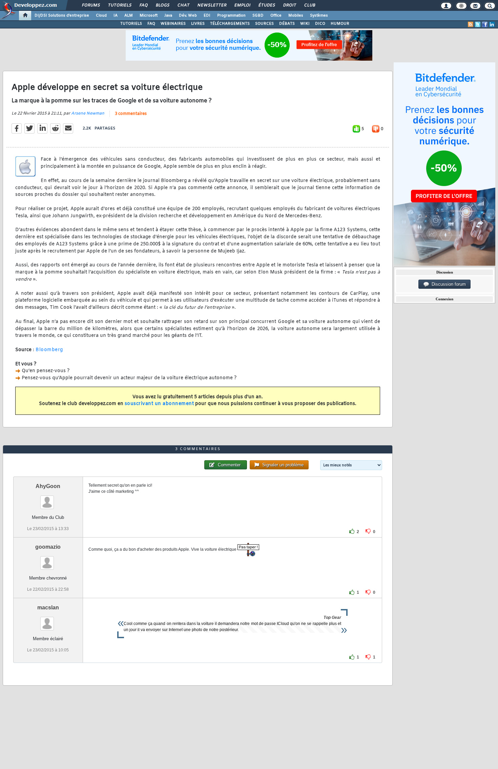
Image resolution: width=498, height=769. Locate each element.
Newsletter (211, 5)
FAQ (143, 5)
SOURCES (264, 23)
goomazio (48, 547)
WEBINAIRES (173, 23)
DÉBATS (287, 23)
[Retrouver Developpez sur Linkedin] (492, 24)
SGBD (258, 15)
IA (115, 15)
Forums (90, 5)
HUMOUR (340, 23)
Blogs (162, 5)
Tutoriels (119, 5)
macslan (48, 607)
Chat (183, 5)
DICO (320, 23)
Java (168, 15)
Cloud (101, 15)
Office (276, 15)
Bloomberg (49, 350)
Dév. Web (188, 15)
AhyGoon (48, 486)
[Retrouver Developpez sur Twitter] (477, 24)
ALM (128, 15)
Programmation (231, 15)
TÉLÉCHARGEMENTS (230, 23)
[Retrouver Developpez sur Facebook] (484, 24)
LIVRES (198, 23)
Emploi (242, 5)
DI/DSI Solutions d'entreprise (62, 15)
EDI (207, 15)
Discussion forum (447, 284)
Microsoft (149, 15)
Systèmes (319, 15)
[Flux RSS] (470, 24)
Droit (289, 5)
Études (266, 5)
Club (309, 5)
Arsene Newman (87, 113)
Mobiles (295, 15)
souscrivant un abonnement (159, 404)
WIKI (305, 23)
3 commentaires (131, 114)
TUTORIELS (131, 23)
